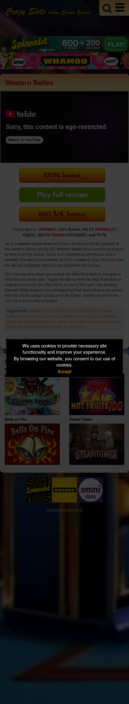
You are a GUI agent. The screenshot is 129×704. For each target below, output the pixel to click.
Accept (64, 370)
